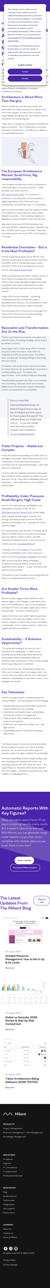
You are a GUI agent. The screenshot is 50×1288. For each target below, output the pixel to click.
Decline (25, 78)
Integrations (8, 1204)
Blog (5, 1192)
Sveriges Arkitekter (28, 557)
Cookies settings (25, 65)
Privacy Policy (9, 1260)
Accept (25, 71)
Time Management (34, 1132)
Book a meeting (24, 860)
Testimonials (8, 1200)
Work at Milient (10, 1237)
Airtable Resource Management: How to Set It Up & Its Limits (24, 959)
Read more (9, 968)
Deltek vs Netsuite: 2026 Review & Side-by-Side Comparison (21, 1021)
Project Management (12, 1128)
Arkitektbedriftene (25, 544)
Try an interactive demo (22, 434)
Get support (8, 1208)
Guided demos (10, 1196)
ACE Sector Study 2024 (13, 194)
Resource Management (14, 1132)
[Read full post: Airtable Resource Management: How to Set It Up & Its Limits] (25, 930)
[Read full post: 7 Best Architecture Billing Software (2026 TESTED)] (25, 1053)
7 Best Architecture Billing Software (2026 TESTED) (22, 1080)
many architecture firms (22, 404)
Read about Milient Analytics (25, 868)
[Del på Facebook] (2, 64)
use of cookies (13, 38)
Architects (8, 1159)
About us (7, 1229)
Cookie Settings (10, 1265)
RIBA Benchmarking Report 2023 (17, 512)
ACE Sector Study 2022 (20, 270)
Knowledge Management (14, 1136)
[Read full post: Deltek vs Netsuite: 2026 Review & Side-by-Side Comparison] (25, 991)
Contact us (8, 1233)
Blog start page (42, 900)
